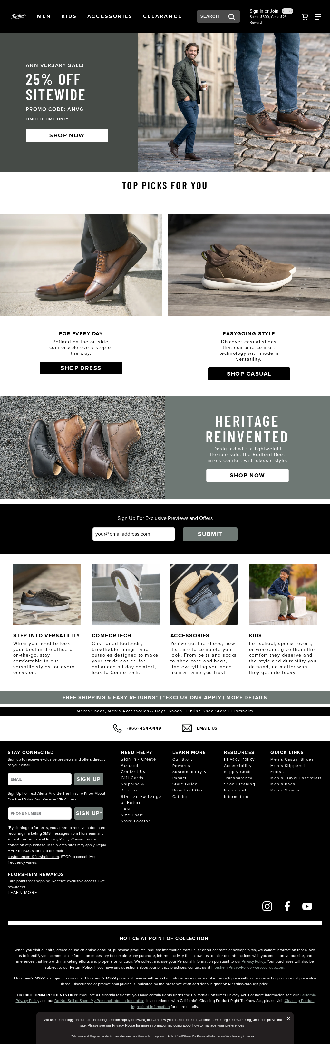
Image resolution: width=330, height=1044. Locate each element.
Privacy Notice (123, 1025)
